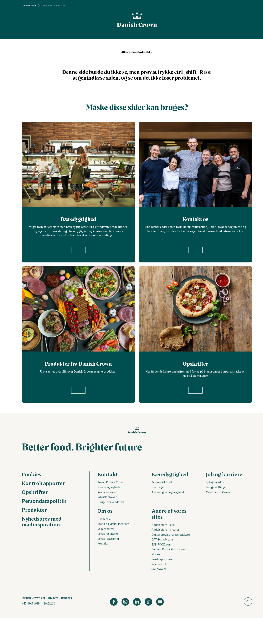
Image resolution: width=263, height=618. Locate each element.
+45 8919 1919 (31, 603)
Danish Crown (29, 5)
